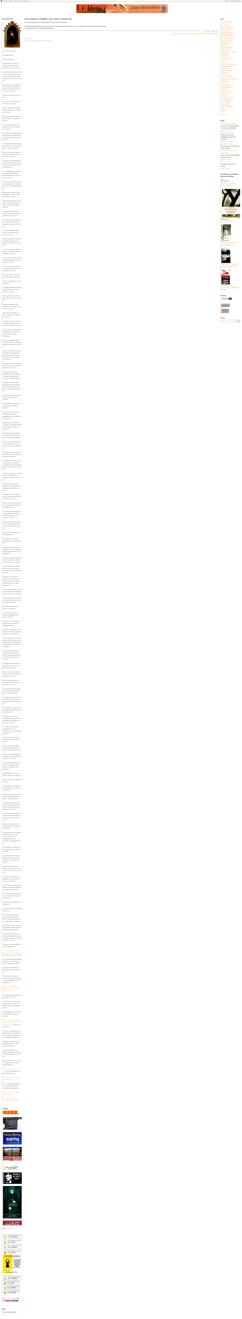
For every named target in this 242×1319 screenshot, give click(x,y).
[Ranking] (15, 1299)
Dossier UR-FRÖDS (227, 47)
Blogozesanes (226, 30)
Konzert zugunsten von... (25, 1)
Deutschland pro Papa (228, 39)
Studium (224, 89)
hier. (15, 1073)
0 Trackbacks (204, 33)
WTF (223, 108)
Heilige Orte (225, 60)
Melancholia (225, 81)
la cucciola (225, 75)
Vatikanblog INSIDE (228, 98)
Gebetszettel (225, 55)
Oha (222, 162)
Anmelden (227, 1)
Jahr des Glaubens (227, 70)
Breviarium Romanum (228, 32)
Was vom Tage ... (227, 102)
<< (240, 1)
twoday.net (5, 1)
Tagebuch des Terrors (228, 91)
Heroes (224, 62)
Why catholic (226, 104)
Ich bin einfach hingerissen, (228, 124)
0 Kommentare (182, 33)
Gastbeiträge (225, 53)
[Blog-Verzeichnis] (6, 1301)
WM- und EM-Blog (227, 106)
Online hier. (11, 733)
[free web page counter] (10, 1114)
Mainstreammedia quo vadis (229, 79)
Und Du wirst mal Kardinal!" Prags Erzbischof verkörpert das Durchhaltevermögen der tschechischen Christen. (12, 1022)
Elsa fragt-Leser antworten (229, 51)
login (4, 1314)
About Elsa (225, 24)
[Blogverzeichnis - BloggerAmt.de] (7, 1299)
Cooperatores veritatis (228, 37)
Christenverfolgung (227, 34)
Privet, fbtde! (224, 153)
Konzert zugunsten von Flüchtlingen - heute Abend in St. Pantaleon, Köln (48, 19)
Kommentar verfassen (193, 33)
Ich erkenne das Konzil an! (229, 64)
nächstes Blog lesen (234, 1)
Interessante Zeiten (227, 66)
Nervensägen (225, 83)
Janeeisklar (225, 72)
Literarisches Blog (227, 77)
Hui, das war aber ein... (227, 144)
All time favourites (227, 26)
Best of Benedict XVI (228, 28)
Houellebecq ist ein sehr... (228, 133)
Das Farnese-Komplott (227, 221)
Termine (16, 1)
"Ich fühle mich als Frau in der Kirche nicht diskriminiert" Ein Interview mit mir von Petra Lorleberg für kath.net (12, 988)
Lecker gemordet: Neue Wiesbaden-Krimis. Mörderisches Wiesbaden (230, 288)
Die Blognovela (226, 43)
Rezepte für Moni (227, 87)
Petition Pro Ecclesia (228, 85)
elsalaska (11, 1)
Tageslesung (225, 94)
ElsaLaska (207, 31)
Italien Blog (225, 68)
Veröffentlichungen (227, 100)
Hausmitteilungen (227, 58)
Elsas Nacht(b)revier (226, 22)
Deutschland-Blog (227, 41)
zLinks (224, 110)
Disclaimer (225, 45)
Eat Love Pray (226, 49)
